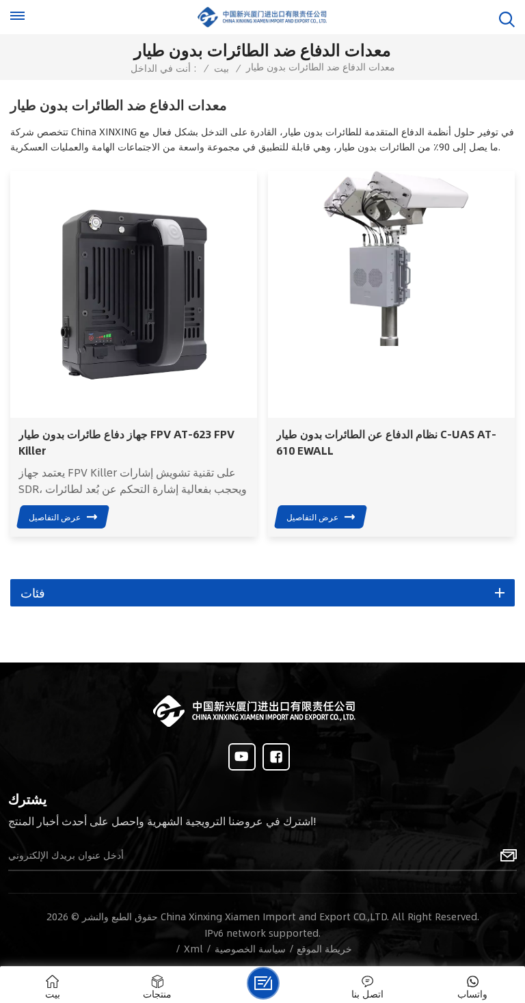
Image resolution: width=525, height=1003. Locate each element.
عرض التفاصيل (55, 517)
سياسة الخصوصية (250, 948)
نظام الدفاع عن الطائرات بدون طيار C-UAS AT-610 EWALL (386, 442)
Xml (193, 948)
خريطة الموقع (324, 948)
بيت (221, 67)
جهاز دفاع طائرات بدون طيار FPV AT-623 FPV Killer (126, 442)
